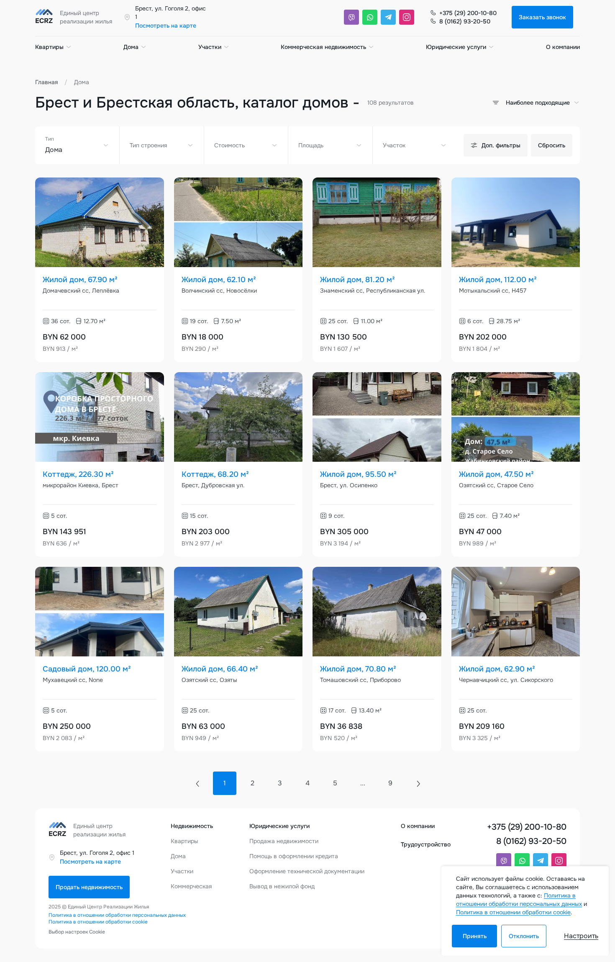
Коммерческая (191, 886)
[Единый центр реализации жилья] (76, 17)
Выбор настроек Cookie (77, 932)
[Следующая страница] (418, 783)
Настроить (581, 935)
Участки (209, 47)
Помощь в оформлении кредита (293, 856)
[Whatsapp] (369, 17)
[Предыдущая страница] (197, 783)
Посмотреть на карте (165, 25)
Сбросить (551, 145)
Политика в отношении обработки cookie (98, 921)
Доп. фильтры (501, 145)
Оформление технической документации (306, 871)
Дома (130, 47)
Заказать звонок (542, 17)
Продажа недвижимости (283, 841)
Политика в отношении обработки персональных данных (117, 915)
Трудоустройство (426, 844)
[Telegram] (388, 17)
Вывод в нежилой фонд (282, 886)
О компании (563, 47)
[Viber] (351, 17)
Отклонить (524, 936)
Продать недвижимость (89, 887)
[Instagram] (406, 17)
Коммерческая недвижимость (323, 47)
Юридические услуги (456, 47)
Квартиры (49, 47)
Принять (475, 936)
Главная (46, 82)
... (362, 783)
